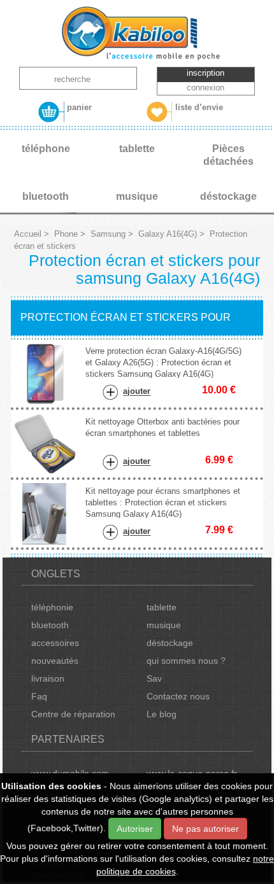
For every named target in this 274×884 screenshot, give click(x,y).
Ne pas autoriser (205, 829)
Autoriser (135, 829)
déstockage (170, 643)
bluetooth (50, 625)
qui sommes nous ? (186, 661)
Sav (154, 678)
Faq (39, 696)
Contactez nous (178, 696)
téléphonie (52, 607)
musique (164, 625)
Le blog (162, 714)
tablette (162, 607)
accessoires (55, 643)
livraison (47, 678)
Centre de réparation (73, 714)
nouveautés (54, 661)
